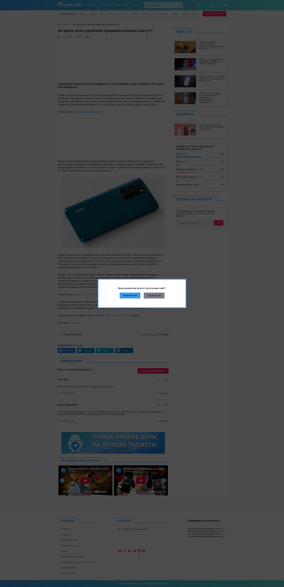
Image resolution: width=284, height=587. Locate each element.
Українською (130, 295)
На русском (154, 295)
